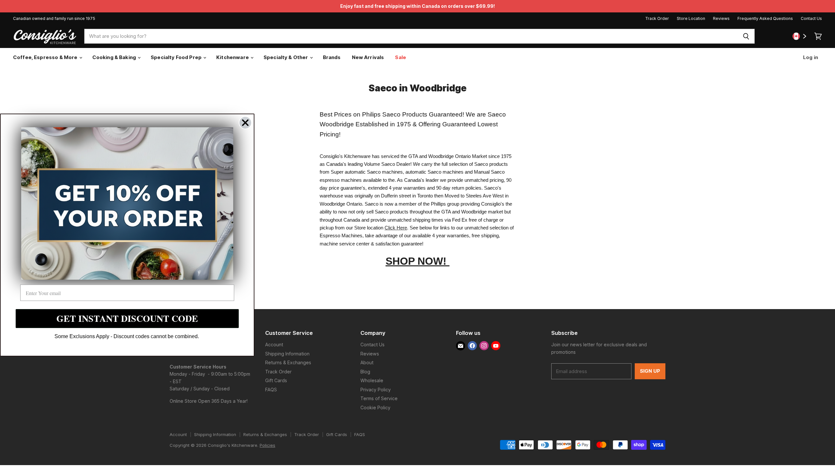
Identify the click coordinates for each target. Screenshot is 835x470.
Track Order (657, 18)
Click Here (396, 227)
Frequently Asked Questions (765, 18)
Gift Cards (276, 380)
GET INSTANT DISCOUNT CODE (127, 318)
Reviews (721, 18)
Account (274, 344)
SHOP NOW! (417, 261)
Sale (400, 57)
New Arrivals (368, 57)
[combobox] (410, 36)
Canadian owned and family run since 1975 (54, 18)
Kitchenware (233, 57)
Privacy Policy (375, 389)
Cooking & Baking (114, 57)
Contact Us (811, 18)
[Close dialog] (245, 122)
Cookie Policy (375, 407)
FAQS (271, 389)
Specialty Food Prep (177, 57)
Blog (365, 371)
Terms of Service (379, 398)
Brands (332, 57)
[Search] (746, 36)
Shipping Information (287, 353)
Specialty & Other (286, 57)
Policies (267, 445)
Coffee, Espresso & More (46, 57)
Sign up (650, 371)
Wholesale (371, 380)
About (366, 362)
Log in (810, 57)
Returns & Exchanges (288, 362)
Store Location (691, 18)
